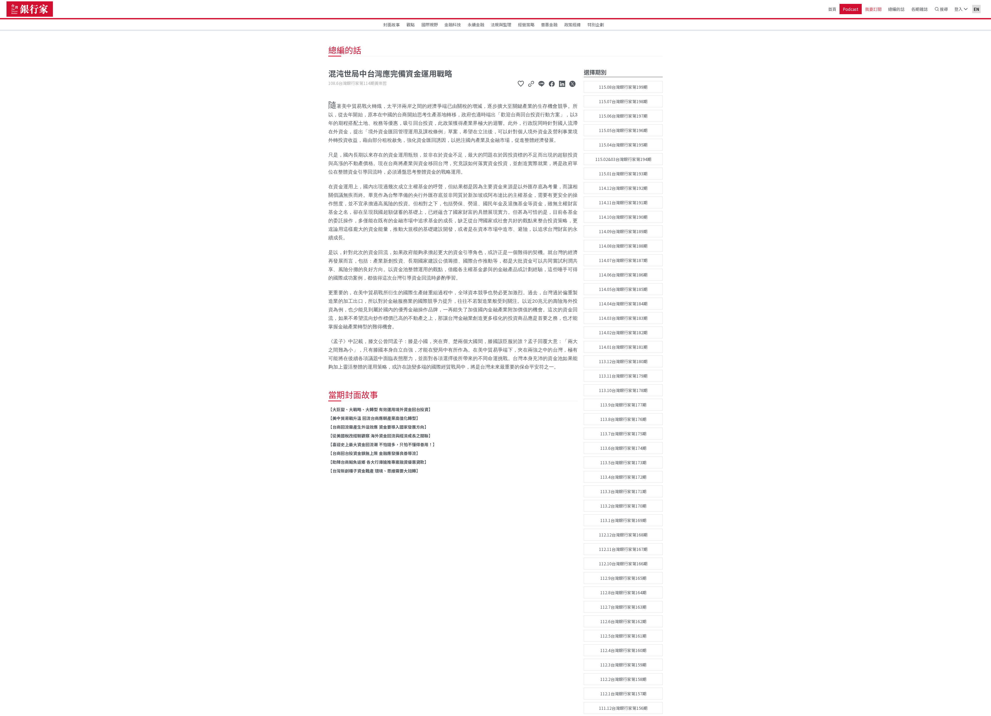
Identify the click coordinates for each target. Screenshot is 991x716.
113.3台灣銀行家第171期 (623, 491)
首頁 (832, 9)
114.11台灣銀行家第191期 (623, 202)
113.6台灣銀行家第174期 (623, 448)
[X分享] (572, 83)
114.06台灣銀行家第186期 (623, 275)
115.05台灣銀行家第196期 (623, 130)
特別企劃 (595, 24)
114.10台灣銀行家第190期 (623, 217)
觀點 (410, 24)
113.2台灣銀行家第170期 (623, 506)
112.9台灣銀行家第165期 (623, 578)
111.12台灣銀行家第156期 (623, 708)
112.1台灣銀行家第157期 (623, 693)
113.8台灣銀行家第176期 (623, 419)
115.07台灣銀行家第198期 (623, 101)
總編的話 (896, 9)
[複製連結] (531, 83)
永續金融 (476, 24)
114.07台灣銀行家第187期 (623, 260)
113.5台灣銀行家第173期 (623, 462)
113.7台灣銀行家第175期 (623, 433)
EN (976, 9)
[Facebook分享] (552, 83)
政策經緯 (572, 24)
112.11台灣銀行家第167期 (623, 549)
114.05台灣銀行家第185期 (623, 289)
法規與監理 (501, 24)
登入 (958, 9)
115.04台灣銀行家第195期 (623, 145)
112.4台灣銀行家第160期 (623, 650)
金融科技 (452, 24)
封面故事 (391, 24)
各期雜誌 (919, 9)
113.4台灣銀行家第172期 (623, 477)
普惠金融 (549, 24)
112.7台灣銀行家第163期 (623, 607)
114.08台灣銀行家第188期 (623, 246)
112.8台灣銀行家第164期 (623, 592)
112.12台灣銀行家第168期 (623, 535)
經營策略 (526, 24)
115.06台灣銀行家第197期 (623, 116)
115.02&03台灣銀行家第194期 (623, 159)
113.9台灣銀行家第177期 (623, 405)
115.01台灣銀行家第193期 (623, 173)
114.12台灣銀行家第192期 (623, 188)
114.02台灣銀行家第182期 (623, 332)
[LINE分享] (541, 83)
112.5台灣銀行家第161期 (623, 636)
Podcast (850, 9)
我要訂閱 (873, 9)
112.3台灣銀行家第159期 (623, 665)
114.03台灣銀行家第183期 (623, 318)
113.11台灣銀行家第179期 (623, 376)
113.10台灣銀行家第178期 (623, 390)
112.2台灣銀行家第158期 (623, 679)
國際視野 (429, 24)
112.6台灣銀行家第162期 (623, 621)
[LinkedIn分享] (562, 83)
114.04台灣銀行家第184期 (623, 303)
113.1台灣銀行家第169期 (623, 520)
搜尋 (944, 9)
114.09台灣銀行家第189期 (623, 231)
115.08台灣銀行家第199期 (623, 87)
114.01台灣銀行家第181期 (623, 347)
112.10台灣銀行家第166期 (623, 563)
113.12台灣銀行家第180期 (623, 361)
